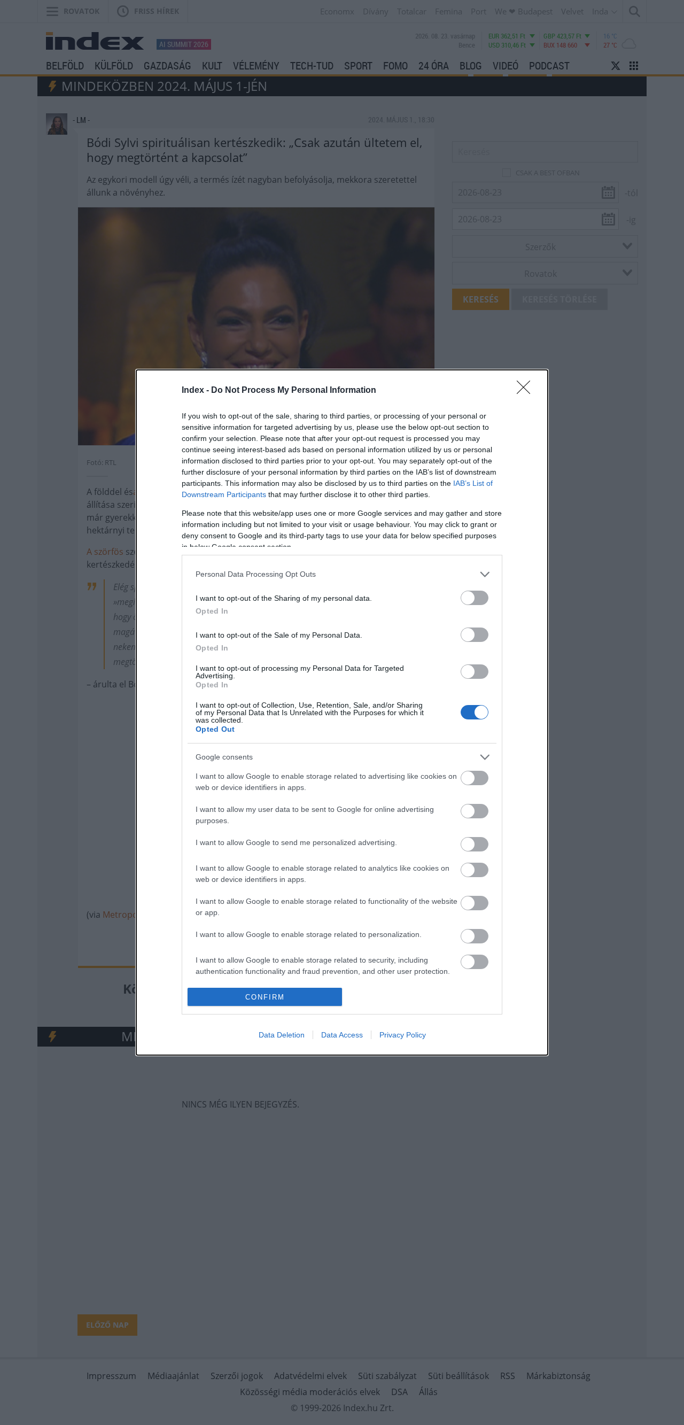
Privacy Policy (402, 1035)
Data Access (342, 1035)
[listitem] (342, 574)
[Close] (527, 391)
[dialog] (342, 713)
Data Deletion (282, 1035)
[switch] (474, 598)
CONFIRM (265, 997)
